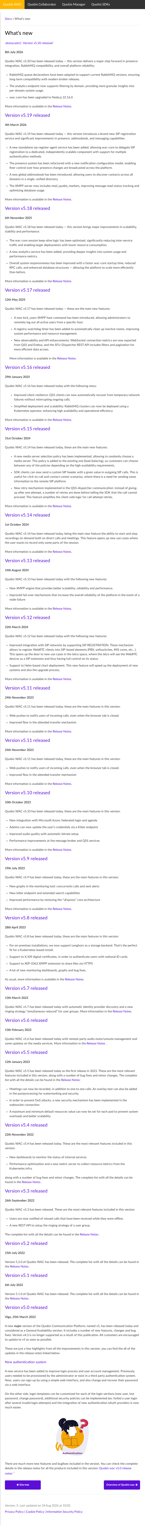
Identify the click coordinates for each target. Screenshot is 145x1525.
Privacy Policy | (15, 1511)
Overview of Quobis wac (120, 1485)
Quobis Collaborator (42, 4)
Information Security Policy (64, 1511)
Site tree (24, 1485)
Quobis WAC (12, 4)
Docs (8, 18)
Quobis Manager (73, 4)
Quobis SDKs (100, 4)
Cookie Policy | (36, 1511)
